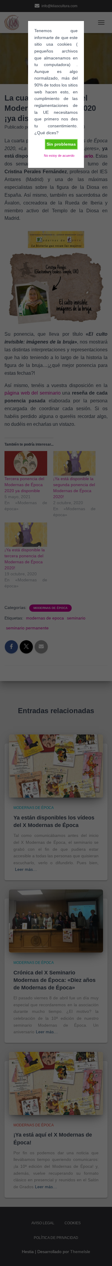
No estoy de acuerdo (59, 155)
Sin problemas (61, 144)
